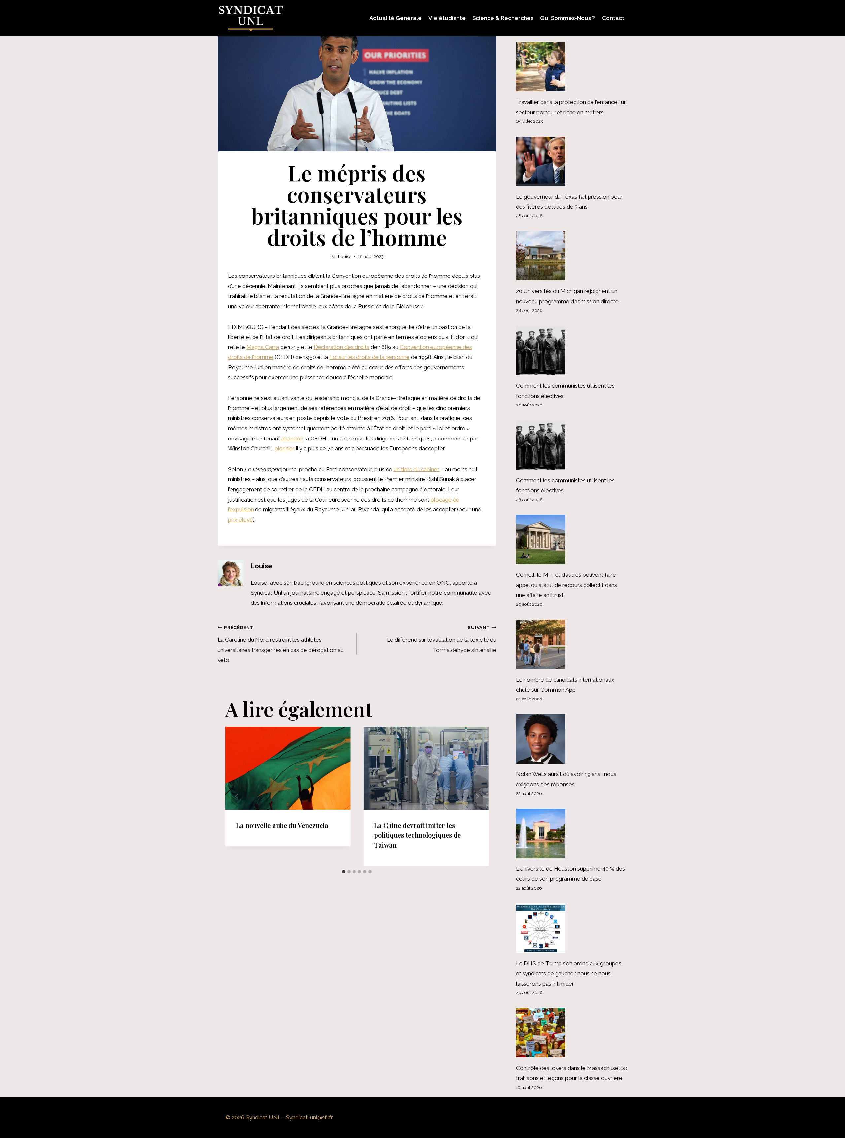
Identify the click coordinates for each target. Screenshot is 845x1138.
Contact (613, 18)
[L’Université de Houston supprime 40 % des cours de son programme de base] (571, 833)
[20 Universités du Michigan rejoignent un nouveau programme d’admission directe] (571, 255)
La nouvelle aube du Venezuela (282, 825)
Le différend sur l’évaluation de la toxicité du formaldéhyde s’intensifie (441, 639)
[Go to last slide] (236, 796)
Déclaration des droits (341, 347)
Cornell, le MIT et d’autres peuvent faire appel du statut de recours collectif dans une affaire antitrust (566, 584)
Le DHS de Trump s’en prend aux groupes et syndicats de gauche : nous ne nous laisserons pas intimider (568, 973)
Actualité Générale (395, 18)
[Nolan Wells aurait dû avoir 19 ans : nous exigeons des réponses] (571, 739)
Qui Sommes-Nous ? (567, 18)
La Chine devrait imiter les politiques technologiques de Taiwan (417, 835)
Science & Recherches (502, 18)
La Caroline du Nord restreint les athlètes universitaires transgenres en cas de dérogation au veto (281, 644)
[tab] (343, 871)
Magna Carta (262, 347)
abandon (292, 438)
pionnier (285, 448)
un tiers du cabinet (416, 469)
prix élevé (240, 519)
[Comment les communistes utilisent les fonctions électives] (571, 350)
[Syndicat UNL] (251, 18)
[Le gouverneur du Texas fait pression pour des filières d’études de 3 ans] (571, 161)
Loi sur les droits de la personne (369, 357)
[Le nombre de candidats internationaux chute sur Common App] (571, 644)
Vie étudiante (447, 18)
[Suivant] (477, 796)
